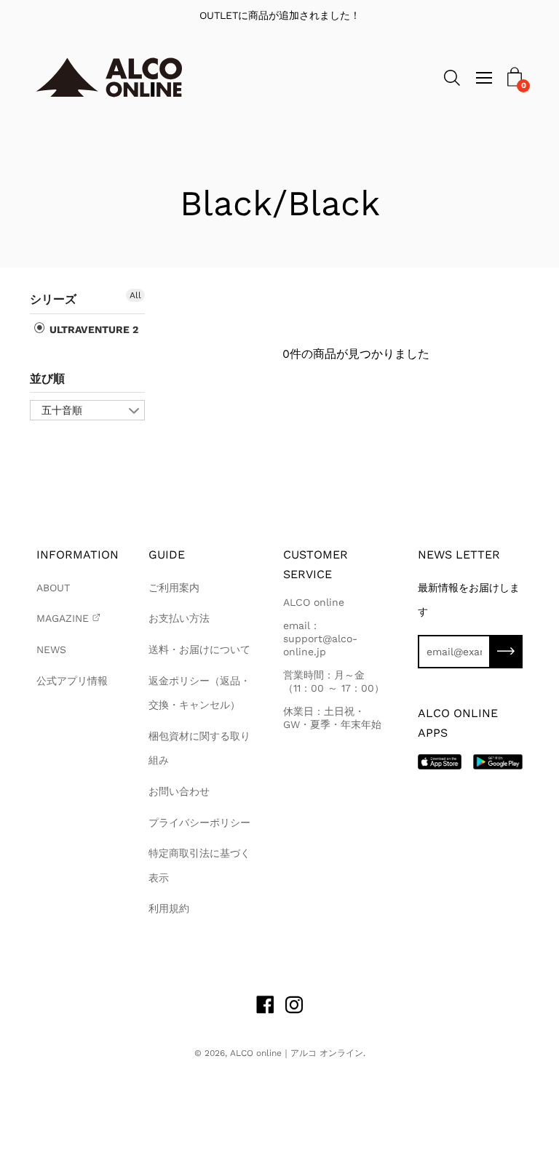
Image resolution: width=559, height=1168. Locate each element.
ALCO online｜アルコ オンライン (296, 1053)
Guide (166, 554)
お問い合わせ (179, 791)
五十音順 (61, 410)
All (135, 295)
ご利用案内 (173, 587)
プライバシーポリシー (199, 822)
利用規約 (168, 908)
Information (77, 554)
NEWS (51, 649)
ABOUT (53, 587)
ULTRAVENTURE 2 (92, 329)
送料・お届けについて (199, 649)
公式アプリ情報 (72, 681)
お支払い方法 (179, 618)
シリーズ (53, 299)
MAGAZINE (62, 618)
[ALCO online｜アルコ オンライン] (109, 77)
